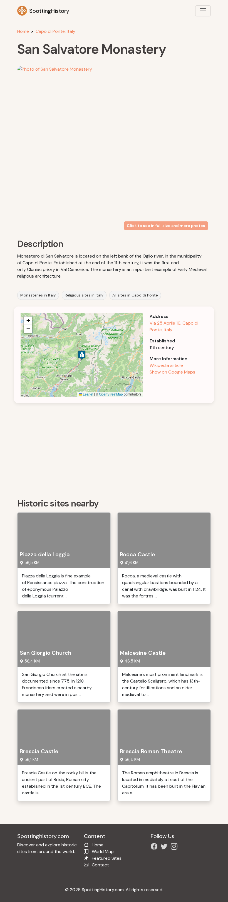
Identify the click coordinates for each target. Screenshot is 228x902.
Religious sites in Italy (84, 295)
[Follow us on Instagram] (175, 847)
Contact (100, 865)
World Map (103, 851)
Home (23, 31)
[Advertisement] (117, 449)
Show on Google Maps (172, 372)
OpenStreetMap (111, 394)
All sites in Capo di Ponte (135, 295)
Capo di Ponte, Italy (55, 31)
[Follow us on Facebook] (155, 847)
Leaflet (87, 394)
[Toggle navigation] (203, 10)
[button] (81, 355)
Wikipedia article (166, 365)
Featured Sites (107, 858)
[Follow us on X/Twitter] (165, 847)
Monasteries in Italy (38, 295)
